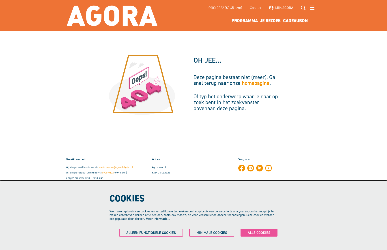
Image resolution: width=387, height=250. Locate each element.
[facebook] (241, 168)
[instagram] (250, 168)
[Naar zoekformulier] (303, 7)
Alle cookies (259, 232)
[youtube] (268, 168)
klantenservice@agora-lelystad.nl (116, 167)
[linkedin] (259, 168)
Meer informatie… (158, 219)
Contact (255, 7)
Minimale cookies (211, 232)
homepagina (255, 83)
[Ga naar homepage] (112, 15)
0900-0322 (108, 172)
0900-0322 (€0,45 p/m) (225, 7)
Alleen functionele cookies (151, 232)
